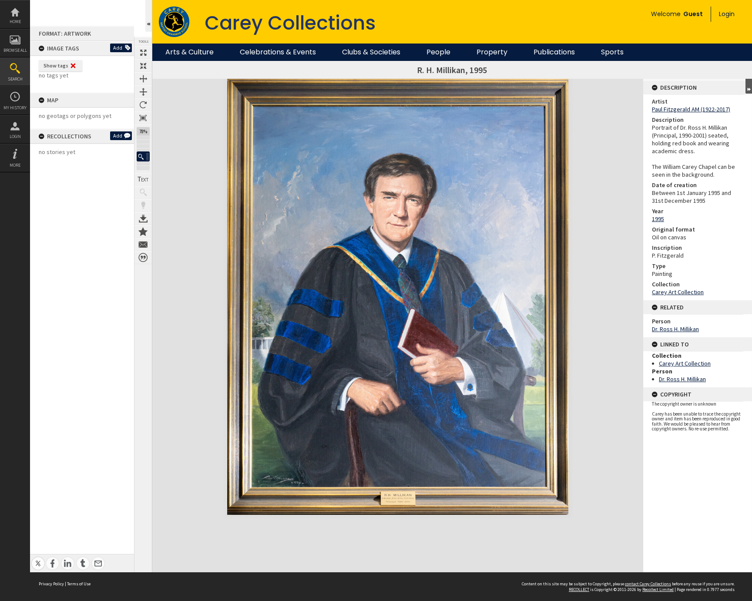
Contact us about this (143, 244)
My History (15, 108)
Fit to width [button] (143, 78)
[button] (143, 156)
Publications (554, 52)
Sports (612, 52)
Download (143, 218)
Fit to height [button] (143, 91)
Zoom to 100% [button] (143, 117)
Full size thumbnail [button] (143, 52)
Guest (693, 14)
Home (15, 21)
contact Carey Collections (648, 584)
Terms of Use (79, 584)
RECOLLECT (579, 589)
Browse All (15, 50)
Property (492, 52)
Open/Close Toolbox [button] (148, 16)
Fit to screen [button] (143, 65)
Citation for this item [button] (143, 257)
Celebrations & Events (278, 52)
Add (117, 47)
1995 (658, 219)
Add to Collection (143, 231)
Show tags (56, 65)
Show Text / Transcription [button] (143, 179)
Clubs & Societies (371, 52)
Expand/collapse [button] (748, 86)
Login (15, 136)
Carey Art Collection (678, 292)
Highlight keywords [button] (143, 205)
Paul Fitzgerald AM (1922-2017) (691, 109)
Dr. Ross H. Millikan (675, 329)
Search (15, 79)
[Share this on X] (38, 558)
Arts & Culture (189, 52)
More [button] (15, 165)
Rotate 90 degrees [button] (143, 104)
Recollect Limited (658, 589)
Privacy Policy (51, 584)
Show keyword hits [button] (143, 192)
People (438, 52)
